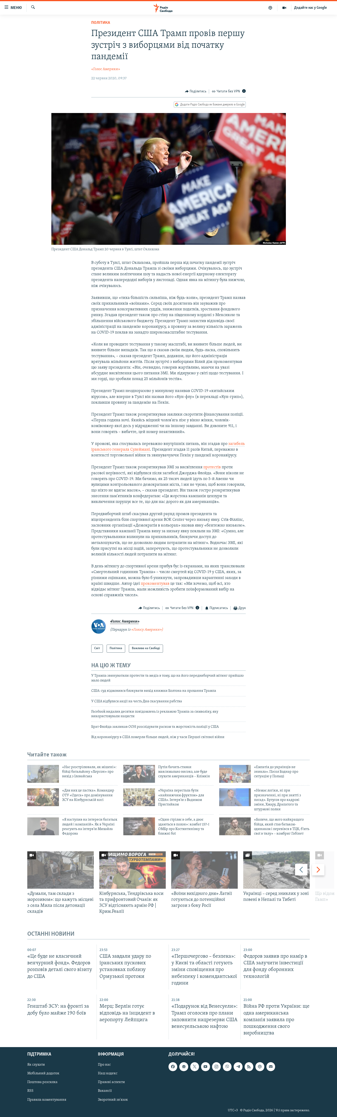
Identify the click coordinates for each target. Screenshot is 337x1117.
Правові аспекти (111, 1082)
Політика (100, 23)
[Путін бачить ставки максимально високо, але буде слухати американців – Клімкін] (139, 774)
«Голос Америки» (105, 69)
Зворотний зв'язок (113, 1100)
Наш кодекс (107, 1073)
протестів (212, 467)
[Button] (196, 91)
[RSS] (249, 1066)
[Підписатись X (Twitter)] (194, 1066)
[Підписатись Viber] (227, 1066)
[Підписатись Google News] (183, 1066)
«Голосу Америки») (147, 630)
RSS (30, 1091)
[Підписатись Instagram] (216, 1066)
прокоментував (155, 584)
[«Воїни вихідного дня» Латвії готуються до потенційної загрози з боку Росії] (204, 870)
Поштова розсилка (42, 1082)
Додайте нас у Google (310, 8)
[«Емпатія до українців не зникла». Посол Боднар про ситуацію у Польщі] (235, 774)
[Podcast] (259, 1066)
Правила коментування (46, 1100)
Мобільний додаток (43, 1073)
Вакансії (105, 1091)
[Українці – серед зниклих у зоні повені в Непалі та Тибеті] (276, 870)
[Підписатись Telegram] (238, 1066)
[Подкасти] (270, 8)
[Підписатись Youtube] (205, 1066)
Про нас (104, 1065)
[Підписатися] (270, 1066)
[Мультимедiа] (284, 8)
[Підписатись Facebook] (172, 1066)
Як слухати (36, 1065)
